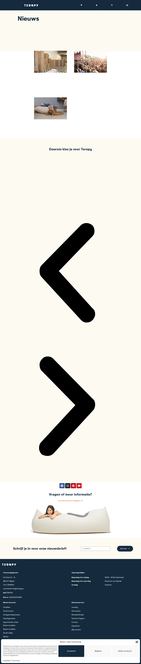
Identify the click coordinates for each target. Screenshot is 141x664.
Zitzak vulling (8, 633)
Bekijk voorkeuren (125, 651)
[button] (137, 642)
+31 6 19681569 (8, 585)
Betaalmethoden (78, 615)
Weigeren (98, 651)
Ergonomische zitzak (10, 622)
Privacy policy (16, 660)
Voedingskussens (9, 618)
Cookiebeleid (7, 660)
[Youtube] (79, 485)
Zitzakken (6, 607)
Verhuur (5, 637)
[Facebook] (62, 485)
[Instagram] (67, 485)
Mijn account (76, 630)
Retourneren (76, 611)
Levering (75, 607)
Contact (75, 622)
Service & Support (78, 618)
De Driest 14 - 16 (9, 577)
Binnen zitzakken (9, 629)
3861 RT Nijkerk (8, 581)
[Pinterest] (73, 485)
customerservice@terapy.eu (13, 589)
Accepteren (71, 651)
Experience (76, 626)
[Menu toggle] (127, 5)
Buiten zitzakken (9, 625)
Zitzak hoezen (8, 611)
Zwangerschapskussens (11, 615)
